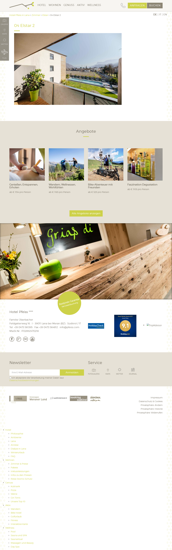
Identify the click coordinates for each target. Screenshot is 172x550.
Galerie (4, 24)
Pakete (14, 467)
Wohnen (55, 5)
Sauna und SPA (19, 535)
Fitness (14, 520)
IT (160, 14)
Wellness (94, 5)
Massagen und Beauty (22, 543)
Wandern (15, 509)
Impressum (157, 397)
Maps (107, 374)
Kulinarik (15, 486)
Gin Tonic (16, 497)
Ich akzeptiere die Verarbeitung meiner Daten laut (36, 379)
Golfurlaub (16, 516)
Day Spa (15, 546)
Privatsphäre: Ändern (152, 405)
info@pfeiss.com (69, 327)
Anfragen (137, 5)
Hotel (41, 5)
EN (165, 14)
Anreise (14, 445)
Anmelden (72, 372)
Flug (4, 58)
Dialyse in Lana (18, 448)
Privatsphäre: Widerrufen (150, 412)
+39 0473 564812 (48, 327)
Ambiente (16, 437)
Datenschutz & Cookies (151, 401)
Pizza (13, 490)
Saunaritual (17, 539)
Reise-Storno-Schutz (21, 479)
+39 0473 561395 (23, 327)
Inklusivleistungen (20, 471)
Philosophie (17, 433)
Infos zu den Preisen (21, 475)
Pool (13, 531)
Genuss (69, 5)
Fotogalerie (94, 374)
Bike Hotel (16, 513)
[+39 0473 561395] (123, 5)
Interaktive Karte (19, 524)
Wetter (119, 374)
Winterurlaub (17, 452)
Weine (14, 494)
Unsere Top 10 (18, 501)
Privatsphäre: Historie (152, 409)
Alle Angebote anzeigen (86, 213)
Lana (13, 441)
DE (155, 14)
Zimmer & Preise (19, 464)
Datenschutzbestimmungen (24, 380)
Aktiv (81, 5)
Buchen (154, 5)
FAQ (13, 456)
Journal (133, 374)
